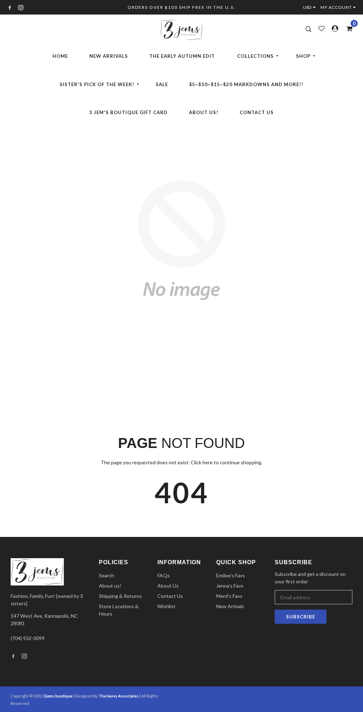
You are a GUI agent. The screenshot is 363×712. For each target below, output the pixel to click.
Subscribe (300, 617)
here (207, 462)
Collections (255, 56)
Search (106, 575)
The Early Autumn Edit (182, 56)
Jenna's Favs (230, 586)
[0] (347, 28)
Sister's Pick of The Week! (97, 84)
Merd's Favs (229, 596)
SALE (162, 84)
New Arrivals (108, 56)
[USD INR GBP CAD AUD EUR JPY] (311, 7)
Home (60, 56)
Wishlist (166, 606)
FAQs (163, 575)
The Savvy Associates (119, 696)
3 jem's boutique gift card (128, 112)
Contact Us (257, 112)
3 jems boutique (57, 696)
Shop (303, 56)
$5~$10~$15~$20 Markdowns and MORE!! (246, 84)
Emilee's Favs (230, 575)
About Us (168, 586)
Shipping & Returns (120, 596)
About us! (203, 112)
